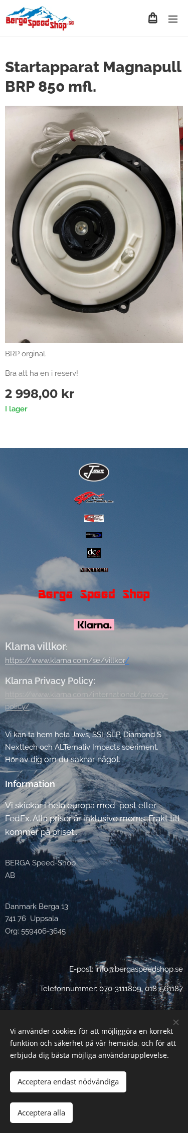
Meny (173, 19)
